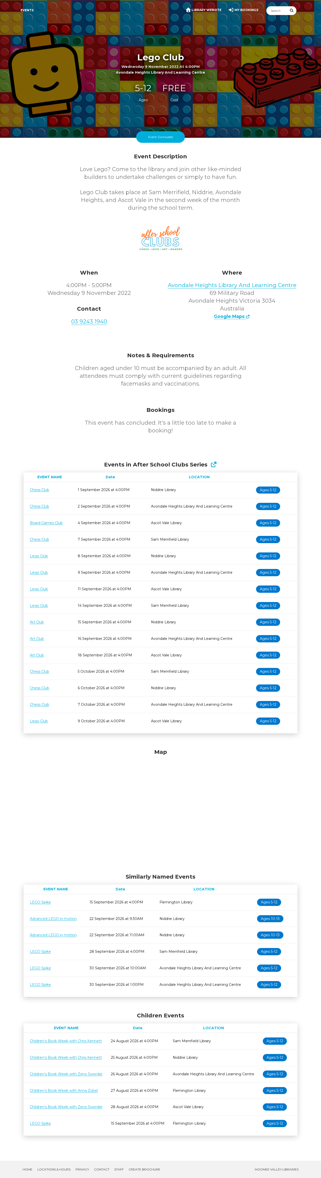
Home (27, 1169)
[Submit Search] (292, 10)
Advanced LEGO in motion (53, 918)
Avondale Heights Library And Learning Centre (232, 285)
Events (27, 10)
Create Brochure (144, 1169)
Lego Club (39, 556)
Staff (119, 1169)
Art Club (37, 622)
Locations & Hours (53, 1169)
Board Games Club (46, 523)
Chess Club (39, 490)
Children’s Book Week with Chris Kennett (66, 1041)
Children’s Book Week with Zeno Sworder (66, 1074)
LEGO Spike (40, 902)
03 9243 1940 (89, 321)
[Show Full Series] (213, 464)
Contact (101, 1169)
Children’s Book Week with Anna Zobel (64, 1090)
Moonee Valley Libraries (276, 1169)
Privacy (82, 1169)
